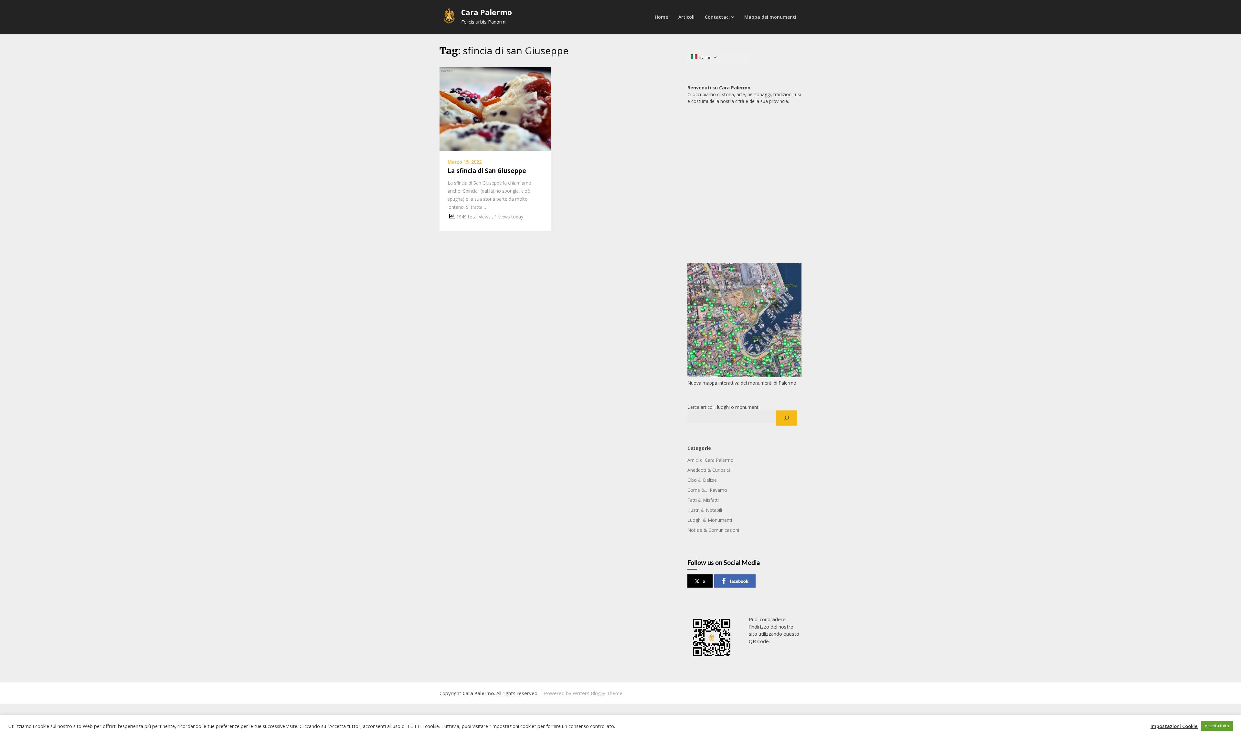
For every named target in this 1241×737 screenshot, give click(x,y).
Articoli (686, 17)
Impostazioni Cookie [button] (1174, 726)
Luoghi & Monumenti (709, 520)
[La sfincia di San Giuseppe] (495, 108)
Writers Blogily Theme (597, 693)
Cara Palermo (486, 12)
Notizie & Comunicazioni (713, 530)
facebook (739, 581)
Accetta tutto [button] (1217, 726)
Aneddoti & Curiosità (709, 470)
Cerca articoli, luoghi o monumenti (723, 407)
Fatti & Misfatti (703, 500)
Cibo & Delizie (702, 480)
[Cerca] (786, 418)
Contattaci (717, 17)
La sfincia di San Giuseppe (487, 171)
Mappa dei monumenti (770, 17)
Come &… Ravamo (707, 490)
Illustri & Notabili (704, 510)
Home (661, 17)
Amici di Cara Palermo (710, 460)
